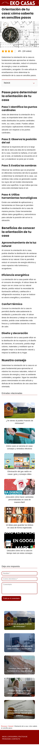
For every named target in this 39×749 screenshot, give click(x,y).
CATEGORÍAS (12, 736)
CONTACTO (16, 739)
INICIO (4, 736)
